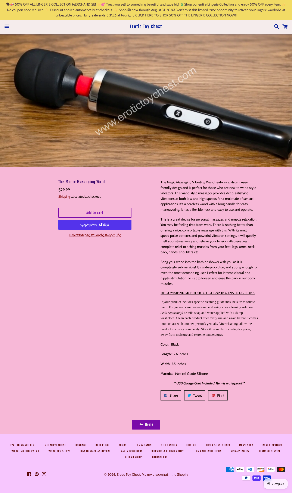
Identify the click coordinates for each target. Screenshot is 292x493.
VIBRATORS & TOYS (59, 451)
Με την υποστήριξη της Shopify (165, 474)
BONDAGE (80, 445)
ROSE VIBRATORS (272, 445)
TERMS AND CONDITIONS (207, 451)
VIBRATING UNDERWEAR (25, 451)
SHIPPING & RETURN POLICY (168, 451)
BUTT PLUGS (102, 445)
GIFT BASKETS (169, 445)
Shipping (64, 197)
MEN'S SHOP (246, 445)
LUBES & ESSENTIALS (218, 445)
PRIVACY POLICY (240, 451)
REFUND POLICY (134, 457)
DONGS (122, 445)
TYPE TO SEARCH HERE (23, 445)
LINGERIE (191, 445)
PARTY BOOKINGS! (131, 451)
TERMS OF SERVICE (269, 451)
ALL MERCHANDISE (55, 445)
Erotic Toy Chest (146, 26)
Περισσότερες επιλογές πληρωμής (95, 235)
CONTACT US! (159, 457)
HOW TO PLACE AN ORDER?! (96, 451)
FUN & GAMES (144, 445)
